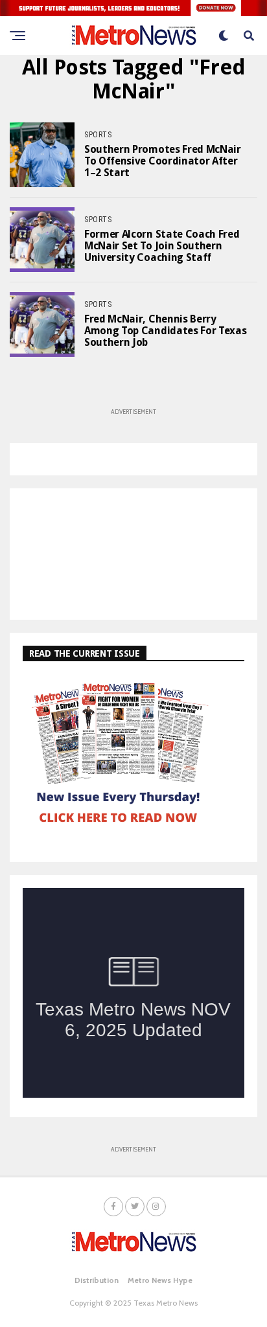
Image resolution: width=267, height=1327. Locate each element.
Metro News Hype (160, 1280)
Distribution (97, 1280)
